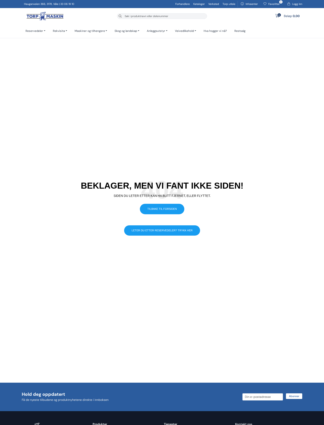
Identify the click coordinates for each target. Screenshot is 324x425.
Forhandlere (182, 4)
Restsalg (239, 31)
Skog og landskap (126, 31)
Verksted (214, 4)
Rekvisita (59, 31)
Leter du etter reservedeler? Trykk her (162, 230)
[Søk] (120, 16)
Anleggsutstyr (156, 31)
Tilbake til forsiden (162, 208)
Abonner (294, 396)
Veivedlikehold (184, 31)
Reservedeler (34, 31)
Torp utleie (229, 4)
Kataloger (199, 4)
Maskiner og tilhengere (90, 31)
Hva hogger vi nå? (215, 31)
